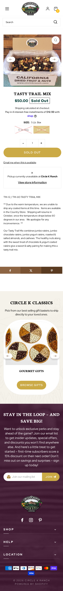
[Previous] (10, 61)
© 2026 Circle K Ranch (31, 580)
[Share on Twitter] (30, 270)
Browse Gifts (31, 385)
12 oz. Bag (23, 129)
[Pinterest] (40, 520)
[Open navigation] (7, 8)
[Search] (55, 21)
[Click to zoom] (55, 40)
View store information (32, 182)
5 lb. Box (41, 129)
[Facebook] (22, 520)
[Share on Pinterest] (51, 270)
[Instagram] (31, 520)
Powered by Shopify (31, 583)
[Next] (53, 61)
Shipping (19, 108)
